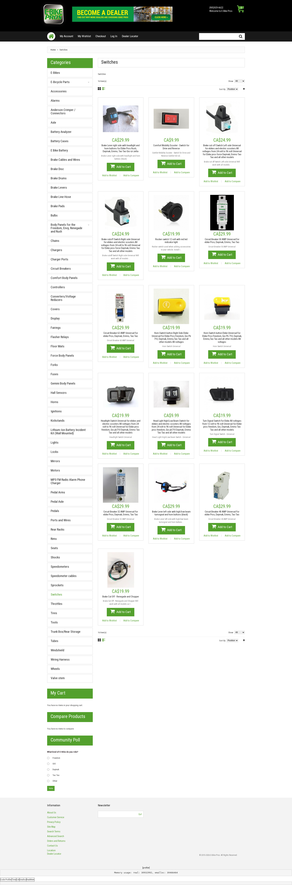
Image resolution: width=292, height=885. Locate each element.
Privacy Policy (53, 822)
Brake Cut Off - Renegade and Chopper (120, 596)
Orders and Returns (56, 841)
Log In (113, 36)
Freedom (56, 758)
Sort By (222, 89)
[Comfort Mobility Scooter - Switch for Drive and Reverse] (171, 118)
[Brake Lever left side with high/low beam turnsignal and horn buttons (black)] (171, 485)
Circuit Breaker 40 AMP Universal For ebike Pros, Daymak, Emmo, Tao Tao (222, 513)
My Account (66, 36)
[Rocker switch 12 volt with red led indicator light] (171, 212)
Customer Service (55, 817)
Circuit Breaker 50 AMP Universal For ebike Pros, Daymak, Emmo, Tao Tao (222, 241)
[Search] (240, 36)
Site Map (51, 826)
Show (230, 81)
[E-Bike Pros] (53, 14)
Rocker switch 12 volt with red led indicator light (171, 241)
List (103, 88)
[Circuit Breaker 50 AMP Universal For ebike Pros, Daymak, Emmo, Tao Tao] (222, 212)
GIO (54, 763)
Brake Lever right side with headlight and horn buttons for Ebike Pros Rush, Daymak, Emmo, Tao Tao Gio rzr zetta (121, 148)
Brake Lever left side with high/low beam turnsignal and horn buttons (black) (171, 513)
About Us (51, 812)
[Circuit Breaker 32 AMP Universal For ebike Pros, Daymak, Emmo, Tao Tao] (120, 485)
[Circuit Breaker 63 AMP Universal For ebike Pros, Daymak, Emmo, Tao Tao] (120, 306)
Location (51, 850)
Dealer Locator (130, 36)
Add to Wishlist (109, 175)
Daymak (56, 769)
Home (53, 49)
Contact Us (52, 845)
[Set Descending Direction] (244, 89)
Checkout (100, 36)
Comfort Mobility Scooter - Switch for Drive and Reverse (171, 147)
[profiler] (146, 867)
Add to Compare (131, 175)
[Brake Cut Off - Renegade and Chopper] (120, 570)
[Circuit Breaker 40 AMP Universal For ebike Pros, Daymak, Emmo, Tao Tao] (222, 485)
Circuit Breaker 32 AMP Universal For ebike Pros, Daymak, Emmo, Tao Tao (120, 513)
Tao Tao (56, 775)
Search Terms (53, 831)
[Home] (51, 36)
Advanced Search (55, 836)
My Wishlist (84, 36)
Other (55, 781)
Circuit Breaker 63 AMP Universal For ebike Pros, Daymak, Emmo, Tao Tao (120, 334)
